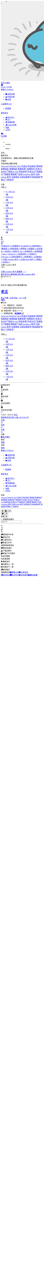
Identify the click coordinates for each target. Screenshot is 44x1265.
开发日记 (32, 172)
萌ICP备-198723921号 (20, 417)
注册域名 (16, 177)
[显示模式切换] (2, 237)
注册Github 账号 (27, 259)
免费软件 (31, 169)
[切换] (2, 243)
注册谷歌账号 (26, 177)
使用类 (39, 166)
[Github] (2, 300)
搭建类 (7, 174)
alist (19, 166)
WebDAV (13, 166)
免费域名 (5, 169)
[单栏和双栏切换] (9, 511)
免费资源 (22, 169)
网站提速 (36, 177)
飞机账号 (10, 180)
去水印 (4, 172)
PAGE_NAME (6, 87)
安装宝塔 (23, 172)
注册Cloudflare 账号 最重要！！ (13, 272)
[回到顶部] (6, 513)
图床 (3, 417)
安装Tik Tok (13, 172)
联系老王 (8, 417)
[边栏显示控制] (22, 239)
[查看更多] (6, 187)
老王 (16, 415)
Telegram (5, 166)
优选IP (25, 166)
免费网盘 (13, 169)
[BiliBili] (4, 300)
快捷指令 (17, 246)
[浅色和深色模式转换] (6, 511)
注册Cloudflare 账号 (27, 174)
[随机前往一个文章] (2, 134)
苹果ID (9, 506)
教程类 (14, 174)
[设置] (3, 513)
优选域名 (32, 166)
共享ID (39, 169)
